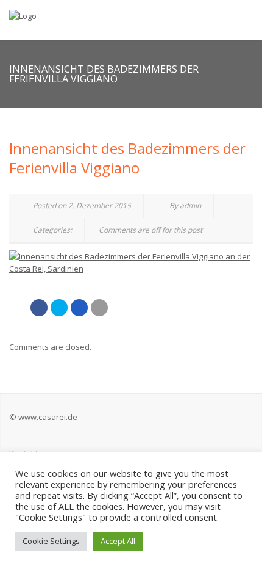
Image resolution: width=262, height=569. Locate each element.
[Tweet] (59, 307)
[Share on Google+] (79, 307)
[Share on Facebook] (39, 307)
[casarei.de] (87, 15)
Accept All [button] (118, 540)
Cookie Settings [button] (51, 540)
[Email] (99, 307)
